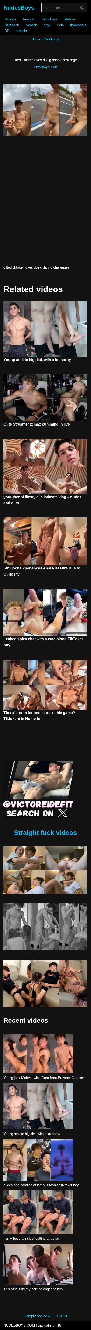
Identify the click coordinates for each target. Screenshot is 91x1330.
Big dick (10, 19)
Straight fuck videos (45, 832)
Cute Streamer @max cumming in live (37, 424)
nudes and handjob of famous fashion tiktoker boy (41, 1185)
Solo (60, 25)
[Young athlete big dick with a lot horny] (39, 1107)
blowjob (31, 25)
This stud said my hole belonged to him (33, 1289)
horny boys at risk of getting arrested (31, 1238)
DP (6, 31)
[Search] (82, 7)
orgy (47, 25)
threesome (78, 25)
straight (21, 31)
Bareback (11, 25)
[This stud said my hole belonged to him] (39, 1265)
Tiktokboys (49, 19)
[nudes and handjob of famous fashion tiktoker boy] (39, 1160)
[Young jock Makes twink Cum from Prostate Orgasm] (39, 1054)
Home (36, 39)
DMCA (62, 1316)
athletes (70, 19)
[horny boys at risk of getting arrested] (39, 1213)
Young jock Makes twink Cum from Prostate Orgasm (44, 1078)
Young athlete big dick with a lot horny (37, 360)
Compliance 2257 (37, 1316)
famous (29, 19)
